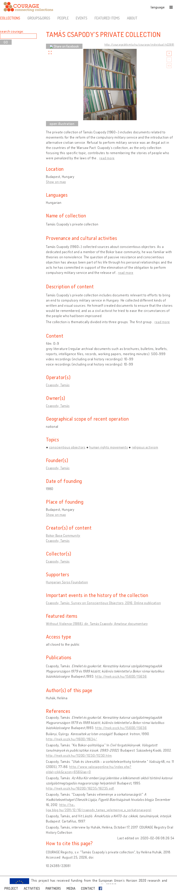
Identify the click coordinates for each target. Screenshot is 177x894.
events (81, 18)
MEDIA (70, 888)
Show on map (56, 182)
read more (107, 158)
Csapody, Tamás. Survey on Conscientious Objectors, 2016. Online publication (103, 603)
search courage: (12, 31)
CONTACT (88, 888)
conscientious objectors (67, 447)
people (63, 18)
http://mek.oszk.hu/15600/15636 (121, 676)
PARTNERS (53, 888)
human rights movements (108, 447)
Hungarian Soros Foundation (67, 582)
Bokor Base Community (63, 535)
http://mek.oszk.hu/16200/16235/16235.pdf (80, 788)
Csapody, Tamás (58, 385)
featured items (107, 18)
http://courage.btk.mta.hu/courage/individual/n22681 (139, 44)
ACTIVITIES (32, 888)
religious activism (145, 447)
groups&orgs (38, 18)
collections (10, 18)
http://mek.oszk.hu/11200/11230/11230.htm (79, 755)
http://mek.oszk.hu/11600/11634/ (71, 739)
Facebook (101, 888)
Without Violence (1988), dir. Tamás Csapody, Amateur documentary (97, 623)
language (157, 7)
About (132, 18)
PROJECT (11, 888)
